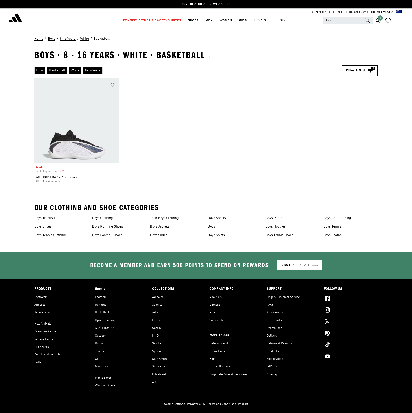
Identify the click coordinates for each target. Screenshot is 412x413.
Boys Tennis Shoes (279, 235)
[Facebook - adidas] (351, 299)
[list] (188, 70)
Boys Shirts (216, 235)
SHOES (193, 20)
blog (331, 12)
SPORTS (259, 20)
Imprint (243, 403)
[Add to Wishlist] (112, 86)
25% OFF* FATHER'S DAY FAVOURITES (152, 20)
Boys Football (333, 235)
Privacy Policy (196, 403)
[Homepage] (15, 18)
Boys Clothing (102, 218)
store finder (319, 12)
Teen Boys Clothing (164, 218)
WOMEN (226, 20)
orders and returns (357, 12)
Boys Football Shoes (107, 235)
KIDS (243, 20)
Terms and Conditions (221, 403)
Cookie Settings (174, 403)
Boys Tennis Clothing (50, 235)
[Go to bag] (398, 20)
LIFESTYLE (281, 20)
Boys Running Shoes (107, 226)
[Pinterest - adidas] (351, 334)
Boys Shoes (43, 226)
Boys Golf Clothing (337, 218)
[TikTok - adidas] (351, 345)
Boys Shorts (217, 218)
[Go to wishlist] (388, 20)
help (340, 12)
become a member (382, 12)
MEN (209, 20)
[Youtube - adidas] (351, 357)
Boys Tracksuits (46, 218)
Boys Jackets (160, 226)
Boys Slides (158, 235)
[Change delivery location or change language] (398, 12)
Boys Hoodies (275, 226)
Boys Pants (273, 218)
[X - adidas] (351, 322)
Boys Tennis (332, 226)
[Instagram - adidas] (351, 310)
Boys (211, 226)
